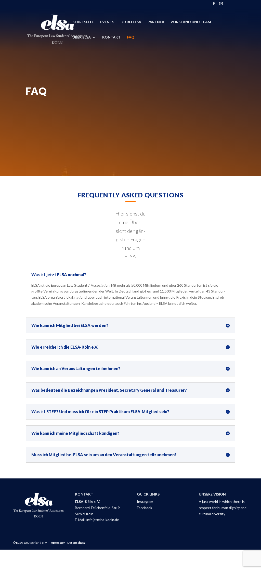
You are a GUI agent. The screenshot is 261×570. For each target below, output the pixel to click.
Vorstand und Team (191, 22)
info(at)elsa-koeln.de (102, 519)
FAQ (130, 37)
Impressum (57, 542)
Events (107, 22)
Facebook (144, 507)
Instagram (145, 501)
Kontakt (111, 37)
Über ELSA (81, 37)
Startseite (83, 22)
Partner (156, 22)
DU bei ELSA (131, 22)
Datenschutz (76, 542)
